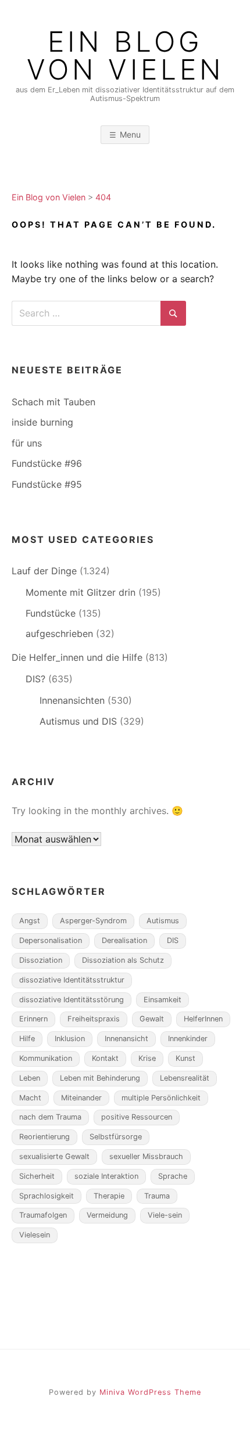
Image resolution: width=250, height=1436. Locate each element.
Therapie (109, 1196)
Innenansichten (72, 700)
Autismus (163, 920)
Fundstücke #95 (47, 484)
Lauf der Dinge (44, 571)
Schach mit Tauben (53, 402)
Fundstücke (51, 613)
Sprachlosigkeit (46, 1196)
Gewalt (152, 1018)
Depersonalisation (50, 940)
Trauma (157, 1196)
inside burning (42, 422)
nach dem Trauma (50, 1117)
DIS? (35, 679)
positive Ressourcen (136, 1117)
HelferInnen (203, 1018)
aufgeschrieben (59, 633)
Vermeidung (107, 1215)
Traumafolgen (43, 1215)
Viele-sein (165, 1215)
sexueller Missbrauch (146, 1156)
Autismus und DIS (78, 721)
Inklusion (70, 1038)
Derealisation (124, 940)
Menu (130, 134)
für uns (27, 443)
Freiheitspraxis (93, 1018)
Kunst (185, 1058)
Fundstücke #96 (47, 463)
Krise (147, 1058)
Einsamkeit (162, 999)
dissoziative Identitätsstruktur (71, 980)
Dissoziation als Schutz (123, 960)
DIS (172, 940)
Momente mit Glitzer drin (80, 592)
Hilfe (27, 1038)
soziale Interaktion (106, 1176)
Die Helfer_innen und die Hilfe (77, 657)
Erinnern (33, 1018)
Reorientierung (44, 1136)
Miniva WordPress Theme (150, 1392)
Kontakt (105, 1058)
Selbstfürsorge (116, 1136)
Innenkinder (188, 1038)
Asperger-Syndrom (93, 920)
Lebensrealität (184, 1078)
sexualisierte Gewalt (54, 1156)
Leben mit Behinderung (100, 1078)
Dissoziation (40, 960)
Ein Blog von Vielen (125, 56)
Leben (29, 1078)
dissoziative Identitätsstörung (71, 999)
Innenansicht (126, 1038)
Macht (30, 1097)
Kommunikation (45, 1058)
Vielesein (34, 1234)
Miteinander (81, 1097)
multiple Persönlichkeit (161, 1097)
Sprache (172, 1176)
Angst (29, 920)
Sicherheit (37, 1176)
